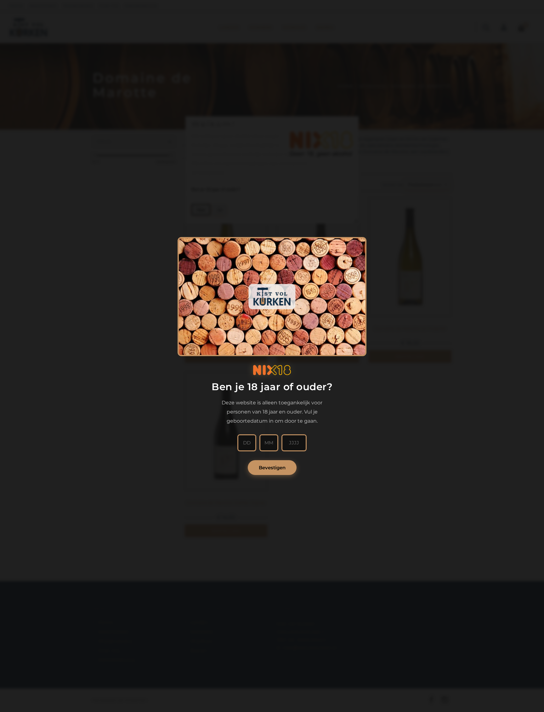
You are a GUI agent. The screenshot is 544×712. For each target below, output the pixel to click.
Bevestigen (272, 468)
